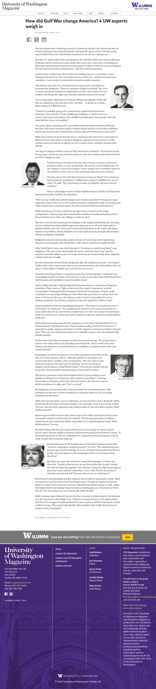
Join (128, 537)
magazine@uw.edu (21, 582)
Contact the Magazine (66, 553)
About (58, 549)
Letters (114, 13)
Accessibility (9, 600)
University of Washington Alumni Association (35, 535)
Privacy (17, 600)
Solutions (78, 13)
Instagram (11, 593)
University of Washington (78, 675)
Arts (91, 13)
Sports (101, 13)
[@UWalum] (36, 40)
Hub (65, 13)
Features (55, 13)
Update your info (63, 565)
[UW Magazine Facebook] (28, 40)
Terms (24, 600)
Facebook (7, 593)
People (41, 13)
